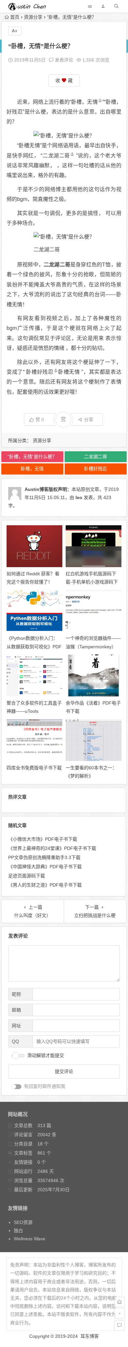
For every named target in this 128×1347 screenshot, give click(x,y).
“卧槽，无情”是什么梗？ (32, 456)
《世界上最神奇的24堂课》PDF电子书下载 (52, 848)
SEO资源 (23, 1222)
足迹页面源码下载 (26, 875)
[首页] (119, 1302)
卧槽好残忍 (39, 372)
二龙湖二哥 (56, 155)
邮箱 (16, 1010)
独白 (18, 1230)
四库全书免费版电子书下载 (34, 767)
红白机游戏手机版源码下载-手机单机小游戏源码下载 (92, 582)
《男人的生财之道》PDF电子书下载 (45, 885)
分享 (88, 419)
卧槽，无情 (84, 102)
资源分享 (33, 17)
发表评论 (63, 60)
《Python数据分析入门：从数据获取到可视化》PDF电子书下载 (34, 646)
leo (78, 497)
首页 (14, 17)
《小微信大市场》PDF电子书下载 (42, 839)
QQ (15, 1041)
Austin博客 (37, 489)
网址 (16, 1025)
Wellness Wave (29, 1238)
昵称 (16, 994)
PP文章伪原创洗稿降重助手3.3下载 (44, 857)
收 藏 (64, 80)
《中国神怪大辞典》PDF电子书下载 (45, 866)
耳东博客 (89, 1336)
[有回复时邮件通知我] (16, 1086)
